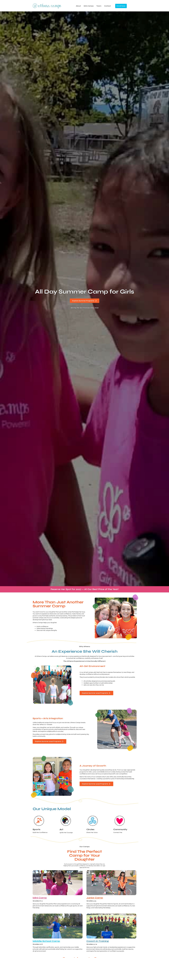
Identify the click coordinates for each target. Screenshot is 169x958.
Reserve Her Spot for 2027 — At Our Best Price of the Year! (85, 589)
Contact (107, 6)
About (78, 6)
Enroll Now (121, 6)
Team (98, 6)
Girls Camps (88, 6)
